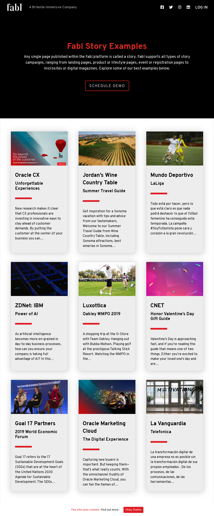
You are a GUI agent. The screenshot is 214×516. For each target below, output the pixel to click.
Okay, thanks (133, 510)
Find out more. (110, 510)
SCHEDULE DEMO (107, 86)
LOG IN (201, 8)
